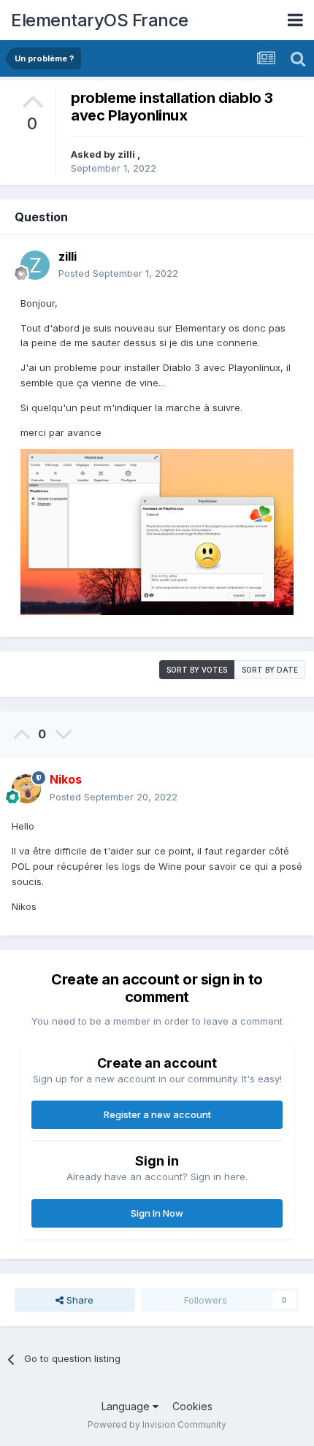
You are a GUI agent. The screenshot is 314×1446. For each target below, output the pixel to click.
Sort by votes (196, 669)
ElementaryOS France (99, 20)
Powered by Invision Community (157, 1424)
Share (78, 1300)
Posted (118, 273)
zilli (127, 154)
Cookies (192, 1406)
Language (127, 1406)
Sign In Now (157, 1213)
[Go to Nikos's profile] (26, 788)
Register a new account (157, 1114)
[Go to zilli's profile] (35, 265)
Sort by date (270, 669)
